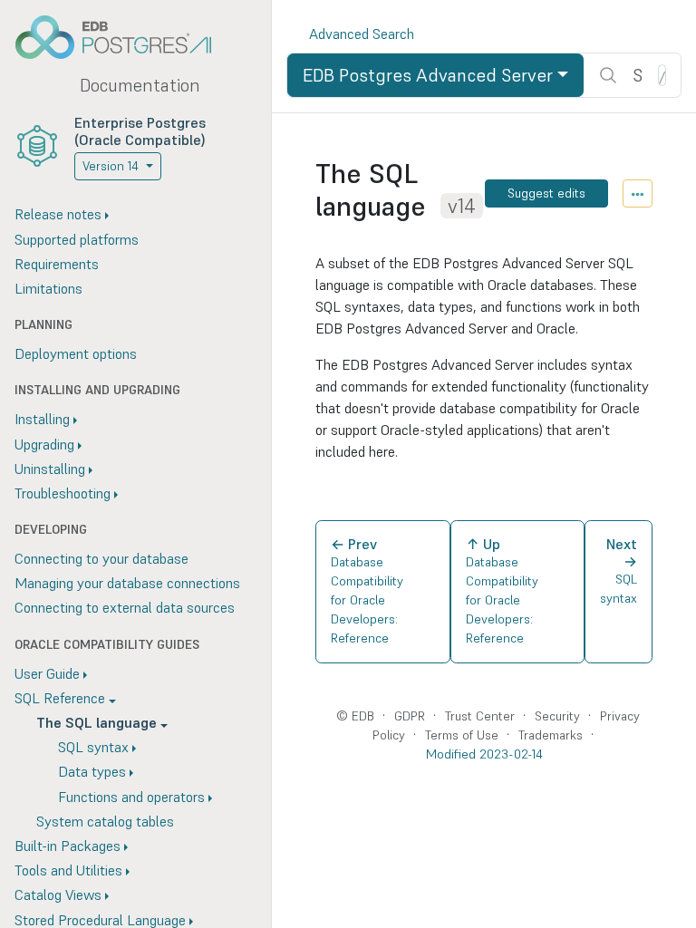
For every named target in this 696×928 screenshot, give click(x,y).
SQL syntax (93, 747)
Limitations (48, 288)
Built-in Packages (67, 845)
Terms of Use (461, 735)
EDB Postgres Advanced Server (428, 75)
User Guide (47, 673)
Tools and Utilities (68, 870)
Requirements (56, 264)
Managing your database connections (127, 583)
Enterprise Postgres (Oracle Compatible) (140, 131)
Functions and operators (131, 797)
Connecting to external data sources (124, 607)
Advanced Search (361, 33)
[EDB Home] (123, 37)
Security (557, 716)
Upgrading (44, 444)
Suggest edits (546, 193)
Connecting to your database (101, 558)
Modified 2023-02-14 (484, 754)
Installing (42, 419)
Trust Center (480, 716)
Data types (92, 771)
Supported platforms (76, 239)
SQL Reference (59, 698)
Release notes (58, 214)
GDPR (409, 716)
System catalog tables (105, 821)
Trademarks (550, 735)
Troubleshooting (62, 493)
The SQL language (96, 722)
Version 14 (110, 166)
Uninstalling (49, 468)
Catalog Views (58, 894)
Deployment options (75, 353)
